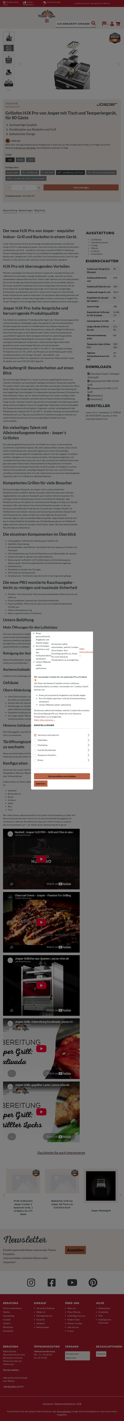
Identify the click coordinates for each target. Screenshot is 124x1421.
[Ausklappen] (88, 734)
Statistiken (42, 740)
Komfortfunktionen (47, 750)
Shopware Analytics (47, 755)
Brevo (40, 760)
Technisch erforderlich (48, 735)
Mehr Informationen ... (86, 651)
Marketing (42, 745)
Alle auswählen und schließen (62, 776)
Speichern (41, 783)
